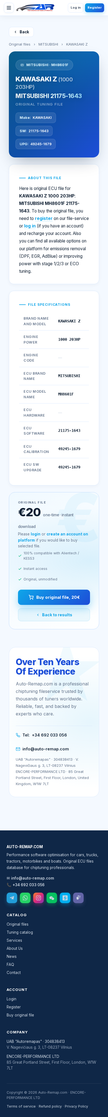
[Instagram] (38, 898)
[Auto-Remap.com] (35, 7)
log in (30, 226)
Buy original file (20, 1015)
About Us (15, 948)
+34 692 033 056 (49, 735)
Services (14, 940)
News (12, 956)
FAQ (10, 964)
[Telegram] (12, 898)
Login (11, 999)
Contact (14, 972)
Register (95, 7)
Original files (19, 44)
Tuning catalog (20, 932)
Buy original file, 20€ (58, 597)
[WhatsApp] (25, 898)
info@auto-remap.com (45, 749)
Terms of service (21, 1106)
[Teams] (78, 898)
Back (24, 32)
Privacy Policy (76, 1106)
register (44, 218)
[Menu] (9, 8)
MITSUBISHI (48, 44)
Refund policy (50, 1106)
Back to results (57, 614)
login (35, 534)
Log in (76, 7)
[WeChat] (52, 898)
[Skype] (65, 898)
